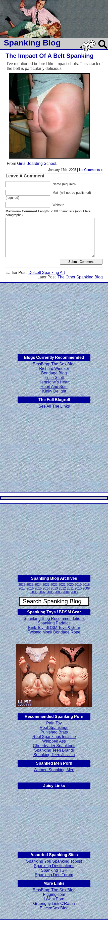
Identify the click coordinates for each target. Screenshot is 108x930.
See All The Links (54, 406)
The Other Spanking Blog (80, 277)
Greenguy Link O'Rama (54, 903)
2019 (78, 584)
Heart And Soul (54, 386)
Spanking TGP (54, 870)
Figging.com (54, 894)
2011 (70, 588)
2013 (54, 588)
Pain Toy (54, 723)
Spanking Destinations (54, 866)
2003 (74, 592)
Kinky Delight (54, 391)
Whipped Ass (54, 741)
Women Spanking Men (54, 770)
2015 (38, 588)
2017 (22, 588)
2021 (62, 584)
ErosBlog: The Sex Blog (54, 364)
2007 (41, 592)
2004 (66, 592)
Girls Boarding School (36, 163)
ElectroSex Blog (54, 908)
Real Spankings (54, 727)
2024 (37, 584)
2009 (86, 588)
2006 (49, 592)
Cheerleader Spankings (54, 746)
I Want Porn (54, 899)
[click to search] (103, 49)
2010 (78, 588)
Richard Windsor (54, 368)
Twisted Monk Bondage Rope (54, 632)
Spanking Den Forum (54, 875)
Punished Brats (54, 732)
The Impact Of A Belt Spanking (50, 55)
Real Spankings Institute (54, 737)
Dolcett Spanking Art (46, 272)
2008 (33, 592)
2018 (86, 584)
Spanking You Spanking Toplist (54, 861)
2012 (62, 588)
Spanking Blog (32, 42)
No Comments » (91, 170)
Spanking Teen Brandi (54, 750)
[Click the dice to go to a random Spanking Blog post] (89, 50)
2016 (30, 588)
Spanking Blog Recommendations (54, 618)
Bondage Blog (54, 373)
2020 (70, 584)
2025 (29, 584)
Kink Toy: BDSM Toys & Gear (54, 627)
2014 (46, 588)
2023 (45, 584)
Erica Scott (54, 377)
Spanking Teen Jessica (54, 755)
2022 (54, 584)
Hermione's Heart (54, 382)
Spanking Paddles (54, 623)
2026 (21, 584)
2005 (58, 592)
